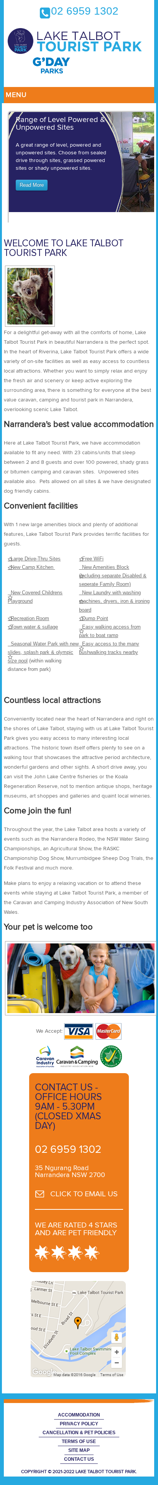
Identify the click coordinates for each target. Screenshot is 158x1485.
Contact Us (79, 1459)
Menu (16, 95)
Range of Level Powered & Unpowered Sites (60, 123)
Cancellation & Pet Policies (79, 1432)
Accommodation (79, 1415)
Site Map (79, 1450)
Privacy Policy (79, 1423)
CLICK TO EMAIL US (84, 1194)
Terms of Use (79, 1441)
